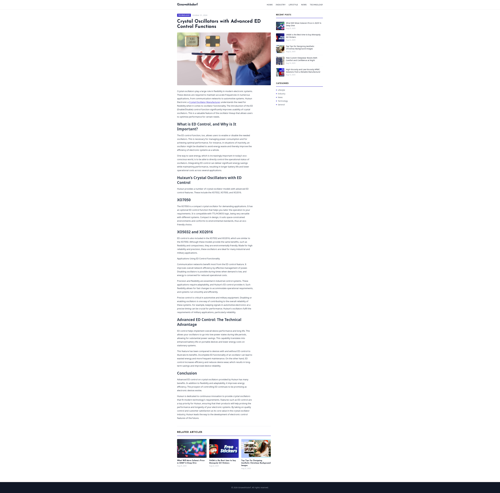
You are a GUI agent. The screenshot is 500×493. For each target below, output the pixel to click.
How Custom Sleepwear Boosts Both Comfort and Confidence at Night (301, 59)
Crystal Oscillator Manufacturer (204, 102)
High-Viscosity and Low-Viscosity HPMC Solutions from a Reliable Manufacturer (303, 70)
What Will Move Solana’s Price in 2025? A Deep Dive (303, 24)
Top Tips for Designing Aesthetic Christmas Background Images (256, 463)
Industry (281, 4)
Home (270, 4)
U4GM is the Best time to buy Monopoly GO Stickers (303, 35)
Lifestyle (293, 4)
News (304, 4)
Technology (316, 4)
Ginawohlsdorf (187, 4)
